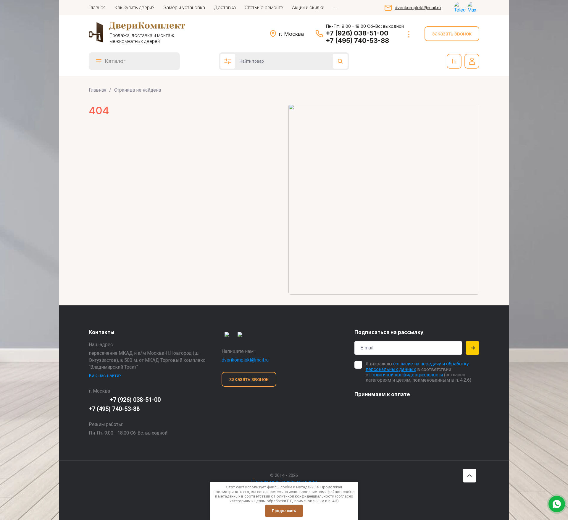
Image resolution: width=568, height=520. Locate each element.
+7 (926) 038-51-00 (357, 33)
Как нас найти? (105, 375)
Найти (340, 61)
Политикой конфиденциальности (406, 375)
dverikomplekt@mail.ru (418, 7)
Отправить (472, 348)
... (335, 7)
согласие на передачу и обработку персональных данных (417, 366)
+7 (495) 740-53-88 (357, 40)
